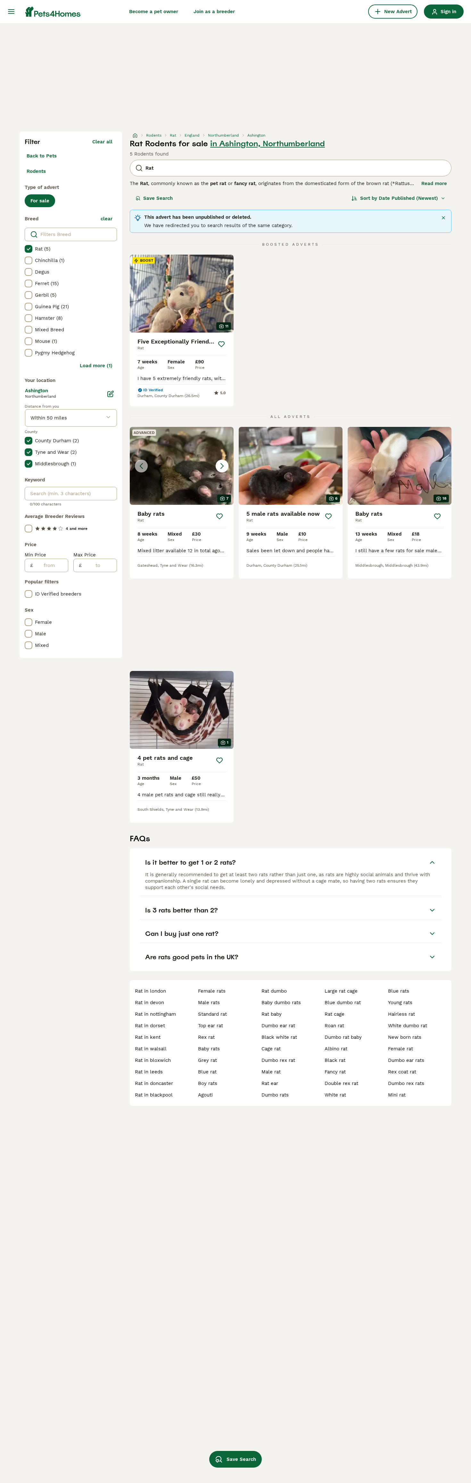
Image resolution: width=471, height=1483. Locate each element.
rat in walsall (151, 1049)
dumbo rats (275, 1095)
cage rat (271, 1049)
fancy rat (335, 1072)
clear (106, 219)
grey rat (207, 1060)
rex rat (206, 1037)
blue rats (398, 991)
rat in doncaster (154, 1083)
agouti (205, 1095)
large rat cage (341, 991)
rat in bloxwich (153, 1060)
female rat (400, 1049)
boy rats (207, 1083)
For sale (39, 201)
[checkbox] (28, 248)
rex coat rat (402, 1072)
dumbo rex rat (278, 1060)
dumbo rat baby (343, 1037)
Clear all (102, 142)
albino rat (336, 1049)
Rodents (36, 171)
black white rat (279, 1037)
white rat (335, 1095)
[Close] (443, 218)
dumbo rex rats (406, 1083)
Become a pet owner (153, 11)
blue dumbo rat (343, 1002)
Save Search (158, 198)
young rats (400, 1002)
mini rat (397, 1095)
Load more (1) (96, 366)
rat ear (269, 1083)
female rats (212, 991)
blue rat (207, 1072)
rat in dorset (150, 1026)
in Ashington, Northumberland (267, 143)
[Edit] (110, 393)
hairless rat (401, 1014)
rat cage (334, 1014)
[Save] (221, 344)
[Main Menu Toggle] (11, 11)
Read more (434, 183)
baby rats (209, 1049)
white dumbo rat (407, 1026)
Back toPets (42, 156)
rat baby (271, 1014)
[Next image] (222, 466)
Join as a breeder (214, 11)
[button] (182, 466)
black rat (335, 1060)
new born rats (404, 1037)
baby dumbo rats (281, 1002)
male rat (271, 1072)
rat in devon (149, 1002)
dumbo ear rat (278, 1026)
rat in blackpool (154, 1095)
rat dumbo (274, 991)
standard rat (212, 1014)
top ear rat (210, 1026)
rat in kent (148, 1037)
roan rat (334, 1026)
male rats (209, 1002)
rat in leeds (149, 1072)
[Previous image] (141, 466)
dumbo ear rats (406, 1060)
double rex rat (341, 1083)
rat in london (150, 991)
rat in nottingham (155, 1014)
